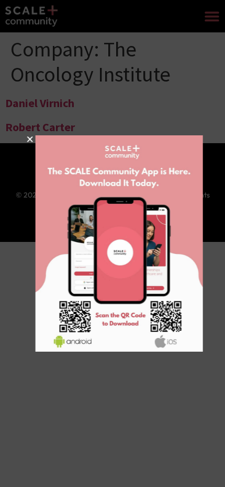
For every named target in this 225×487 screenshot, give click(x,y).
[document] (112, 243)
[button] (25, 139)
